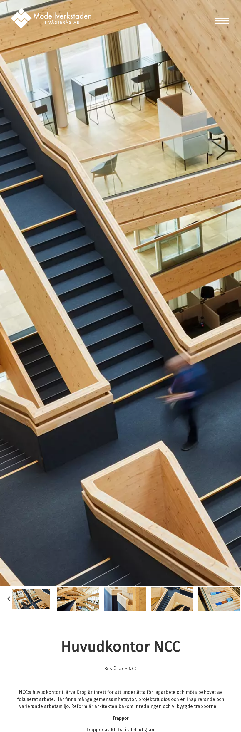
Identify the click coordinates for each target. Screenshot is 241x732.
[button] (31, 599)
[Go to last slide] (9, 599)
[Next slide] (231, 599)
